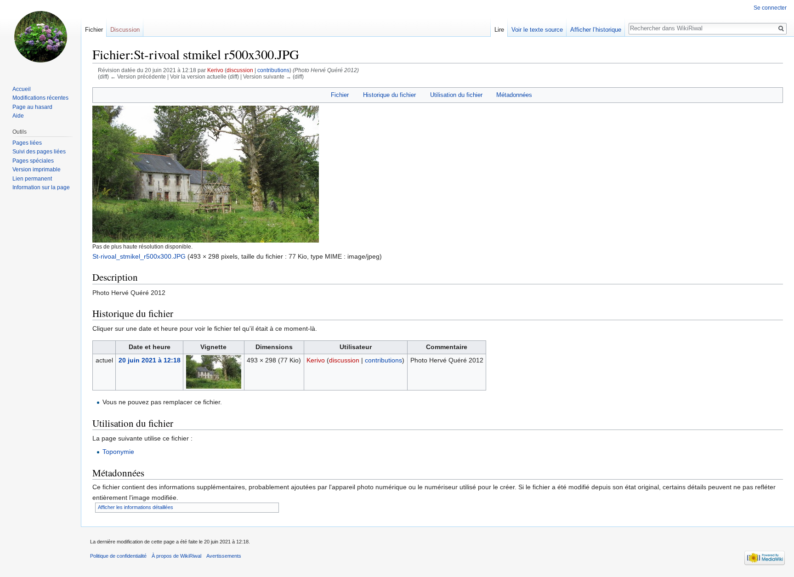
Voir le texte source (537, 29)
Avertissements (223, 556)
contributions (273, 70)
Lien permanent (32, 178)
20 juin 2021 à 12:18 (150, 360)
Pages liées (27, 143)
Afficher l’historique (595, 29)
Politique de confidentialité (118, 556)
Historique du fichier (389, 94)
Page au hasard (32, 107)
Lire (499, 29)
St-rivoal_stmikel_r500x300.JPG (139, 256)
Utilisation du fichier (456, 94)
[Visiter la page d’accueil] (40, 37)
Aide (18, 116)
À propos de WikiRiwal (176, 556)
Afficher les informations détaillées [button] (135, 507)
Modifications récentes (40, 98)
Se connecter (770, 8)
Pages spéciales (33, 161)
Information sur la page (41, 187)
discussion (240, 70)
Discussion (125, 29)
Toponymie (118, 451)
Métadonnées (514, 94)
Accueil (21, 89)
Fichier (340, 94)
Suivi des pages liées (39, 151)
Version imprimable (36, 169)
